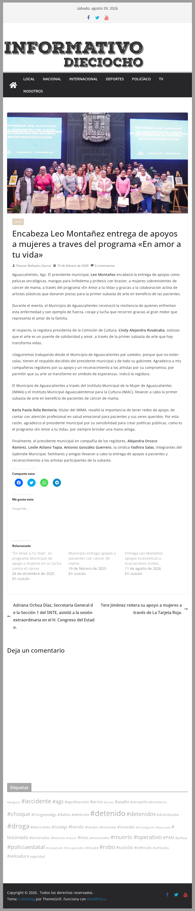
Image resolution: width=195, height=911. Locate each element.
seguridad (37, 856)
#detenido (107, 813)
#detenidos (141, 814)
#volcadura (18, 856)
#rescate (91, 847)
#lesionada (163, 827)
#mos (83, 837)
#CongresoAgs (43, 814)
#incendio (126, 826)
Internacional (83, 78)
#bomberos (158, 802)
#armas (109, 802)
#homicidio (107, 827)
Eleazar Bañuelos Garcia (33, 265)
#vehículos (161, 848)
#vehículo (143, 847)
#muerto (121, 837)
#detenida (80, 814)
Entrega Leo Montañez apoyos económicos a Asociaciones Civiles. (144, 558)
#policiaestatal (26, 847)
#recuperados (74, 848)
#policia (181, 838)
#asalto (122, 802)
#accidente (36, 801)
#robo (107, 847)
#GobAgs (60, 826)
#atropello (139, 801)
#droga (18, 825)
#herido (76, 827)
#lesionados (39, 838)
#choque (18, 814)
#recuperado (54, 848)
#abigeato (13, 802)
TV (161, 78)
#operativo (148, 837)
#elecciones (40, 827)
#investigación (145, 827)
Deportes (115, 78)
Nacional (52, 78)
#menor (71, 838)
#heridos (91, 827)
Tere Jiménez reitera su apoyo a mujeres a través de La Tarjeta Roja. (141, 608)
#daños (64, 814)
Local (29, 78)
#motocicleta (99, 838)
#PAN (168, 837)
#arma (96, 802)
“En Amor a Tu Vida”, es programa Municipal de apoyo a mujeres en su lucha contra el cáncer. (36, 561)
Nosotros (33, 91)
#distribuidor (168, 814)
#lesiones (58, 838)
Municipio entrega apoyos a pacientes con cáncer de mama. (92, 558)
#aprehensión (77, 801)
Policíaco (141, 78)
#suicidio (124, 847)
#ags (58, 801)
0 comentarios (105, 265)
